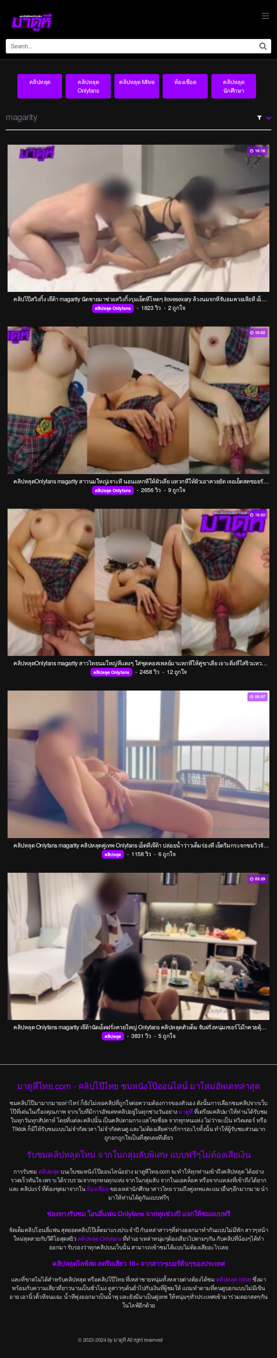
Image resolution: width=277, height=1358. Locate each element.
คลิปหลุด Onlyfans (88, 86)
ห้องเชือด (185, 82)
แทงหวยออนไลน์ (181, 1339)
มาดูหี (186, 1111)
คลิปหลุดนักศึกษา (233, 86)
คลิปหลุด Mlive (136, 82)
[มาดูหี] (32, 22)
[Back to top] (264, 1342)
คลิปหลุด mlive (233, 1279)
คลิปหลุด (39, 82)
